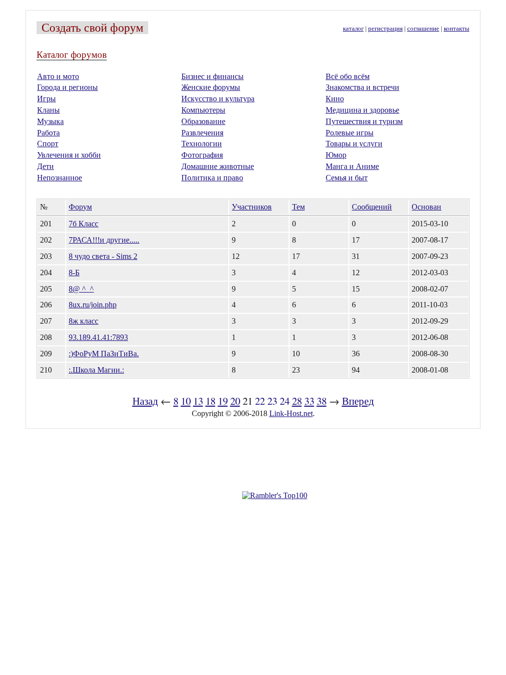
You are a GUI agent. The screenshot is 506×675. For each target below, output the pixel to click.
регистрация (385, 28)
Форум (80, 207)
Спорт (47, 143)
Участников (252, 207)
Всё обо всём (348, 76)
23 (272, 401)
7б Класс (83, 223)
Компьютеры (203, 110)
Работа (48, 132)
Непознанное (59, 177)
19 (223, 401)
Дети (45, 166)
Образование (203, 121)
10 (186, 401)
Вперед (358, 401)
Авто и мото (58, 76)
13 (198, 401)
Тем (298, 207)
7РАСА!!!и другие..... (104, 240)
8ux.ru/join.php (93, 304)
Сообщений (372, 207)
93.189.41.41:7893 (98, 337)
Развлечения (202, 132)
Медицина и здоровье (362, 110)
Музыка (50, 121)
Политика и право (212, 177)
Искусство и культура (217, 98)
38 (322, 401)
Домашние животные (217, 166)
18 (210, 401)
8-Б (74, 272)
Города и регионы (67, 87)
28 (297, 401)
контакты (456, 28)
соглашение (423, 28)
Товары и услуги (354, 143)
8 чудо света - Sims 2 (103, 256)
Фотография (202, 155)
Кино (335, 98)
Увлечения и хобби (69, 155)
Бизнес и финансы (212, 76)
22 (260, 401)
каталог (353, 28)
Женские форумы (210, 87)
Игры (46, 98)
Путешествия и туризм (364, 121)
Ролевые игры (350, 132)
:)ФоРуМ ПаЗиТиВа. (104, 353)
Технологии (201, 143)
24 (285, 401)
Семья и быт (347, 177)
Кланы (48, 110)
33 (309, 401)
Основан (426, 207)
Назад (145, 401)
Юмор (336, 155)
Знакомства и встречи (362, 87)
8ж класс (83, 321)
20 (235, 401)
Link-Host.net (291, 413)
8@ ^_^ (81, 289)
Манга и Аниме (352, 166)
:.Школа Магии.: (96, 370)
